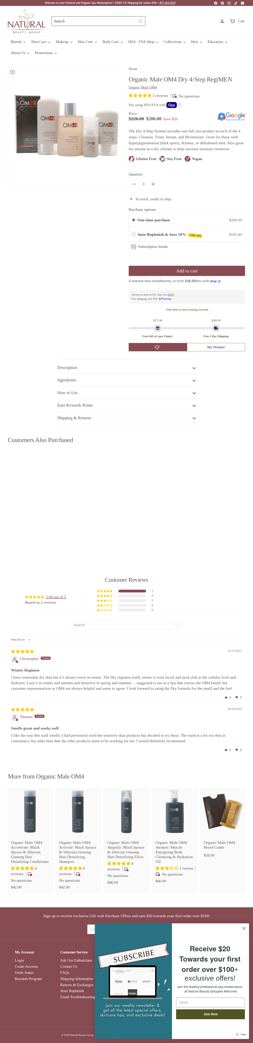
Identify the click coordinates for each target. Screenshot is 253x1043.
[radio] (133, 220)
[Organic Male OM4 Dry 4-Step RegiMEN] (26, 498)
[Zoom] (66, 126)
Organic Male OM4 (60, 776)
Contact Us (68, 966)
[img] (22, 651)
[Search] (140, 21)
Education (216, 41)
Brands (17, 41)
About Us (18, 53)
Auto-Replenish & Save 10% (169, 234)
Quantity (136, 174)
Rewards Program (28, 979)
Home (133, 69)
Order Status (24, 972)
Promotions (44, 53)
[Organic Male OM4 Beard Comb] (223, 825)
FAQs (64, 972)
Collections (173, 41)
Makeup (62, 41)
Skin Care (39, 41)
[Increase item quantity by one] (153, 184)
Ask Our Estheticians (76, 960)
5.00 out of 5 (56, 597)
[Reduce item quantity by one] (134, 184)
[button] (141, 95)
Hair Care (86, 41)
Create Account (26, 966)
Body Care (111, 41)
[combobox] (98, 21)
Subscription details (153, 247)
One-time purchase (153, 220)
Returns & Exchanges (76, 985)
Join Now (211, 1014)
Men (195, 41)
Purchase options (142, 209)
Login (19, 960)
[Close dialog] (244, 928)
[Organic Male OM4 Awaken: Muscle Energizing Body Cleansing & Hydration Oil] (175, 837)
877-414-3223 (168, 2)
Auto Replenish (72, 991)
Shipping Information (76, 979)
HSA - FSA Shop (141, 41)
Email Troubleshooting (77, 997)
